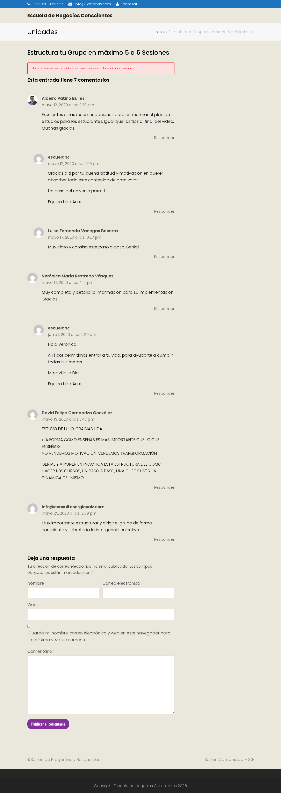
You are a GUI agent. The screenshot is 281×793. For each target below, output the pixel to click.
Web (32, 605)
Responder (164, 137)
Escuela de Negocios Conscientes (70, 15)
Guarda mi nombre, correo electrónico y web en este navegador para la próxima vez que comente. (99, 636)
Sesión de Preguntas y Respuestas (65, 759)
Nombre (36, 583)
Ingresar (129, 4)
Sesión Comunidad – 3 (227, 759)
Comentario (40, 651)
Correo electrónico (122, 583)
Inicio (159, 31)
